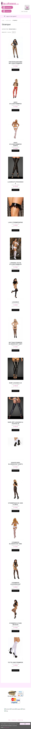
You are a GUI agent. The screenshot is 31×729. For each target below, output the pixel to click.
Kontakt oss (14, 720)
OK (25, 723)
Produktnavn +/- (12, 29)
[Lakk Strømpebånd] (15, 206)
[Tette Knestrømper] (15, 648)
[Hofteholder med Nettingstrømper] (15, 48)
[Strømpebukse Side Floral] (15, 489)
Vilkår (9, 720)
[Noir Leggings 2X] (15, 369)
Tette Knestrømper (15, 662)
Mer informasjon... (7, 727)
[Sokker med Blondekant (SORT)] (15, 442)
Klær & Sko (8, 20)
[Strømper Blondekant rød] (15, 528)
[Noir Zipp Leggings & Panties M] (15, 408)
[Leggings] (15, 288)
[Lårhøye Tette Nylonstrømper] (15, 249)
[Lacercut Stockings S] (15, 168)
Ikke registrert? (13, 16)
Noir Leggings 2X (15, 383)
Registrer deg (20, 720)
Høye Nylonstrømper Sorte (15, 144)
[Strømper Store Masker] (15, 609)
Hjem (3, 20)
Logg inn (8, 16)
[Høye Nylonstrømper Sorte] (15, 129)
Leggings (15, 302)
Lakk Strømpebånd (15, 222)
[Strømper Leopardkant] (15, 569)
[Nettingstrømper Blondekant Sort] (15, 328)
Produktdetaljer (15, 69)
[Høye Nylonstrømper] (15, 88)
